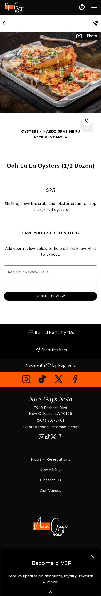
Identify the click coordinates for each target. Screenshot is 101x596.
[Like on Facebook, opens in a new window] (74, 380)
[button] (6, 23)
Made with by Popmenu (40, 365)
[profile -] (82, 7)
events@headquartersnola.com (50, 427)
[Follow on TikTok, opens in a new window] (42, 380)
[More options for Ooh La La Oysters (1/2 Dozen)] (87, 121)
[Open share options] (95, 23)
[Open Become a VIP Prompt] (50, 592)
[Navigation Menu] (94, 7)
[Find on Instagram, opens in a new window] (26, 380)
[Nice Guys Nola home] (26, 7)
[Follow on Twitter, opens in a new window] (58, 380)
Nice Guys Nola (50, 527)
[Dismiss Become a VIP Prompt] (93, 557)
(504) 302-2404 (50, 420)
